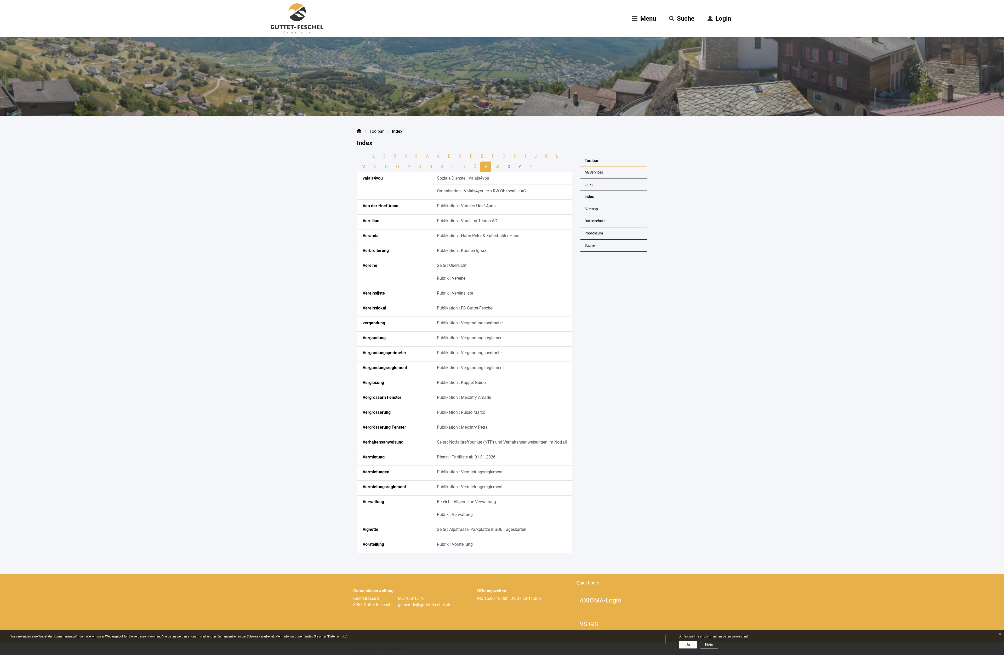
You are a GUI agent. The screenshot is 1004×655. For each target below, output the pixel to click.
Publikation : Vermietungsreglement (470, 471)
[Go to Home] (359, 131)
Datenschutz (595, 221)
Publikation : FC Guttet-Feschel (465, 308)
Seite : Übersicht (451, 265)
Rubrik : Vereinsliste (455, 293)
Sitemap (591, 209)
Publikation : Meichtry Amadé (464, 397)
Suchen (591, 245)
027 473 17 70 (411, 598)
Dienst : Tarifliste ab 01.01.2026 (466, 457)
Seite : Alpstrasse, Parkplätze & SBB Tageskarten (481, 529)
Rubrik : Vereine (451, 278)
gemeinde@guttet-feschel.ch (424, 604)
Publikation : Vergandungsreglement (470, 337)
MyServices (594, 172)
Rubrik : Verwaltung (455, 514)
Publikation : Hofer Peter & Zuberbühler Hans (478, 235)
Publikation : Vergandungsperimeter (470, 322)
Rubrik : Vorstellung (455, 544)
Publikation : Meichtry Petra (462, 427)
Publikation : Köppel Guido (461, 382)
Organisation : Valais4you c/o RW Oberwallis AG (481, 190)
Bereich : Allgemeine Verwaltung (466, 501)
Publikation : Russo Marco (461, 412)
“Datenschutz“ (337, 636)
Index (598, 198)
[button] (682, 19)
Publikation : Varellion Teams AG (467, 220)
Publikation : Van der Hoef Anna (466, 205)
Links (589, 184)
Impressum (594, 233)
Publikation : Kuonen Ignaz (461, 250)
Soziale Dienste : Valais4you (463, 178)
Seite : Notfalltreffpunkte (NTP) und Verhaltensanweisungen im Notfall (502, 442)
